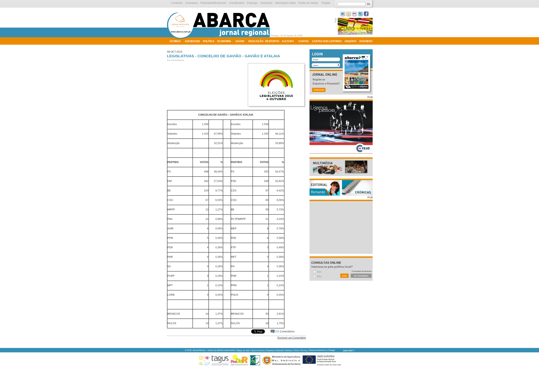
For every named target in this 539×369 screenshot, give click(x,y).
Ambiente (176, 46)
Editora (288, 350)
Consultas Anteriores (362, 271)
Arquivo (350, 41)
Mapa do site (243, 350)
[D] (348, 13)
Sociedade (192, 41)
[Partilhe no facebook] (366, 13)
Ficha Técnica (300, 350)
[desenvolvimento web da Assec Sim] (345, 350)
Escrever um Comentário (292, 337)
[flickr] (354, 13)
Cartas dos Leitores (327, 41)
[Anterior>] (318, 90)
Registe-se (319, 79)
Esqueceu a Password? (326, 83)
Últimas (175, 41)
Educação (255, 41)
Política (209, 41)
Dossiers (365, 41)
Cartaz (303, 41)
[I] (342, 13)
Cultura (288, 41)
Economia (224, 41)
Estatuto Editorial (275, 350)
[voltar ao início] (219, 38)
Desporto (272, 41)
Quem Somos (258, 350)
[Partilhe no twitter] (360, 13)
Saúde (239, 41)
